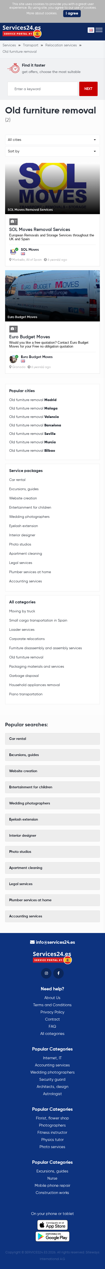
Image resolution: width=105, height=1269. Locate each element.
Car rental (17, 480)
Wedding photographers (29, 517)
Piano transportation (26, 694)
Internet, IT (52, 1058)
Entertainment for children (30, 507)
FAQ (52, 1027)
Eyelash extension (23, 526)
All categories (52, 1034)
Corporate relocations (27, 639)
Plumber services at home (30, 572)
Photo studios (20, 544)
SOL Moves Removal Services (39, 229)
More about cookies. (42, 13)
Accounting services (25, 581)
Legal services (20, 563)
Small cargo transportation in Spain (38, 620)
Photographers (52, 1125)
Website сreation (23, 498)
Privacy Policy (52, 1012)
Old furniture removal (33, 400)
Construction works (52, 1193)
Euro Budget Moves (29, 337)
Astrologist (52, 1094)
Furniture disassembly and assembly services (45, 648)
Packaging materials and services (36, 666)
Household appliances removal (34, 685)
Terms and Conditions (52, 1005)
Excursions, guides (23, 489)
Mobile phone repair (52, 1186)
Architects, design (52, 1087)
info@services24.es (55, 942)
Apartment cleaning (25, 553)
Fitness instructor (52, 1133)
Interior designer (22, 535)
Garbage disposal (24, 676)
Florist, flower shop (52, 1118)
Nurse (52, 1178)
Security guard (52, 1080)
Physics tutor (52, 1140)
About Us (52, 998)
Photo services (52, 1147)
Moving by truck (22, 611)
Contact (52, 1019)
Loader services (21, 630)
